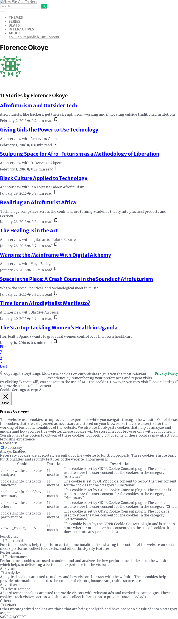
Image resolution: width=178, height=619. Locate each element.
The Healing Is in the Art (29, 231)
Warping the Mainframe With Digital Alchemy (55, 255)
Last (3, 366)
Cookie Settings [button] (13, 390)
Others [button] (5, 601)
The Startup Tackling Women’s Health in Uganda (59, 328)
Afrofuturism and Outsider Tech (38, 106)
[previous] (1, 351)
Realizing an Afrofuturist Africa (38, 202)
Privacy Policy (166, 373)
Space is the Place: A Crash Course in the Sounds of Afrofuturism (76, 279)
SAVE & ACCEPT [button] (13, 617)
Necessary (13, 447)
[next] (1, 362)
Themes (16, 17)
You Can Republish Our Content (34, 37)
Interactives (21, 29)
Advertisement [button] (12, 585)
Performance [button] (10, 552)
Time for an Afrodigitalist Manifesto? (45, 303)
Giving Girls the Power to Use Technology (49, 130)
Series (14, 21)
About (15, 33)
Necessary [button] (8, 443)
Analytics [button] (7, 569)
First (4, 347)
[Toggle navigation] (1, 11)
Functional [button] (9, 536)
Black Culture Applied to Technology (43, 178)
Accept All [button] (35, 390)
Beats (14, 25)
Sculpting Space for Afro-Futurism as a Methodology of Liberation (79, 154)
